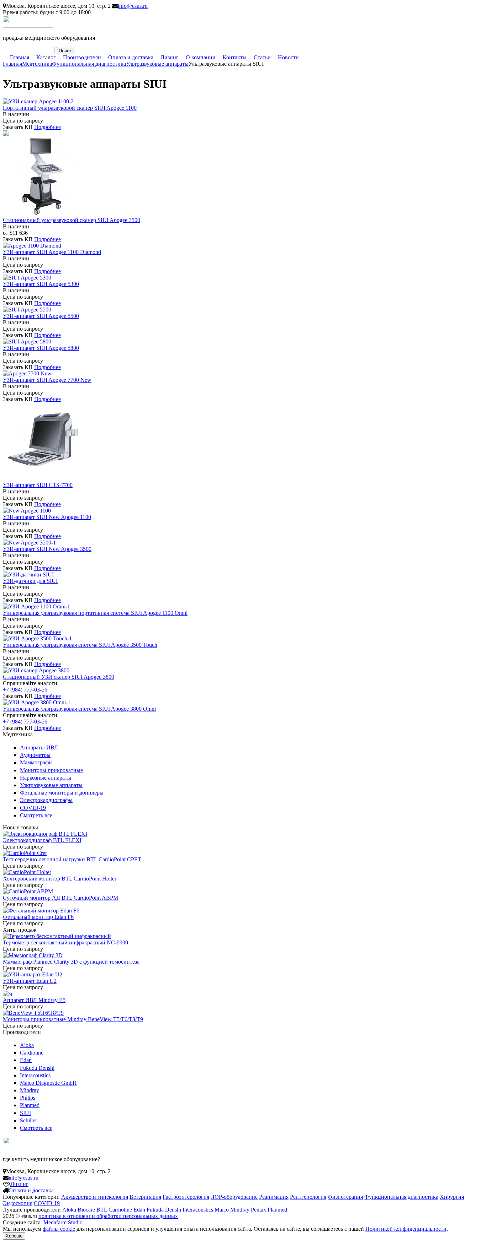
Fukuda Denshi (37, 1068)
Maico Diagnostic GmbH (48, 1083)
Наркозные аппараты (45, 778)
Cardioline (31, 1053)
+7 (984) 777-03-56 (25, 690)
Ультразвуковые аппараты (157, 64)
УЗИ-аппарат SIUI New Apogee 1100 (47, 517)
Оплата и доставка (130, 57)
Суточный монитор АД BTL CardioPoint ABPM (60, 898)
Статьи (262, 57)
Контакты (235, 57)
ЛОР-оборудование (234, 1197)
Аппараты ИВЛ (39, 747)
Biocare (86, 1210)
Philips (27, 1098)
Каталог (46, 57)
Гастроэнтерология (186, 1197)
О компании (201, 57)
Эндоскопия (17, 1203)
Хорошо (14, 1236)
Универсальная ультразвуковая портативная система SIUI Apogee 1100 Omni (95, 613)
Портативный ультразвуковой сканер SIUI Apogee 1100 (70, 108)
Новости (288, 57)
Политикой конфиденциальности (406, 1229)
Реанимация (274, 1197)
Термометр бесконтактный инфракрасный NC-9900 (65, 942)
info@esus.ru (133, 6)
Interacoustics (35, 1075)
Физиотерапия (345, 1197)
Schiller (28, 1120)
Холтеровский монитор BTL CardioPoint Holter (59, 879)
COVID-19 (33, 808)
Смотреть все (36, 815)
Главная (19, 57)
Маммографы (36, 762)
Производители (82, 57)
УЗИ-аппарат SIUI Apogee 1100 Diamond (52, 252)
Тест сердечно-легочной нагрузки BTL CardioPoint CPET (72, 859)
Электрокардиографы (46, 800)
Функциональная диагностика (89, 64)
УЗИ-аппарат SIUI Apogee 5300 (41, 284)
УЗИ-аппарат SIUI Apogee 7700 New (47, 380)
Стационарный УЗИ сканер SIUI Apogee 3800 (58, 677)
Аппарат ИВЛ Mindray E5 (34, 1000)
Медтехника (37, 64)
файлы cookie (59, 1229)
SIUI (25, 1113)
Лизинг (169, 57)
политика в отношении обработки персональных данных (108, 1216)
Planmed (29, 1105)
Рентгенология (308, 1197)
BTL (101, 1210)
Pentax (258, 1210)
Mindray (29, 1090)
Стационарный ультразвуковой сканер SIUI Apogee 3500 (71, 220)
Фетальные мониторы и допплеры (62, 793)
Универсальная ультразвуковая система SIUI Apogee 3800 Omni (79, 709)
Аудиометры (35, 755)
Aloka (27, 1045)
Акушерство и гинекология (94, 1197)
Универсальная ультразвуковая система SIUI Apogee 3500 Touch (80, 645)
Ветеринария (145, 1197)
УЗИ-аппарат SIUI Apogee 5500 (41, 316)
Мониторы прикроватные (51, 770)
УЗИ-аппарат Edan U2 (30, 981)
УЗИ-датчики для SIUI (30, 581)
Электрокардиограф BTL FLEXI (42, 840)
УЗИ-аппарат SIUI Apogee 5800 (41, 348)
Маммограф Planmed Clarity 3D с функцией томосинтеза (71, 962)
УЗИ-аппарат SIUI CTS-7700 (38, 485)
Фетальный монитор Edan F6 (38, 917)
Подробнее (47, 127)
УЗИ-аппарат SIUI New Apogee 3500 (47, 549)
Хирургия (452, 1197)
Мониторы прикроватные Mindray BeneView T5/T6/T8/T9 (73, 1019)
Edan (26, 1060)
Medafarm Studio (63, 1222)
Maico (222, 1210)
